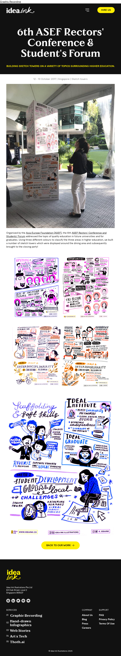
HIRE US (106, 9)
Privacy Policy (107, 619)
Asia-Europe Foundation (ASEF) (44, 232)
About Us (87, 615)
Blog (84, 619)
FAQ (101, 615)
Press (85, 623)
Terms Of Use (107, 623)
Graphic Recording (10, 1)
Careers (86, 627)
